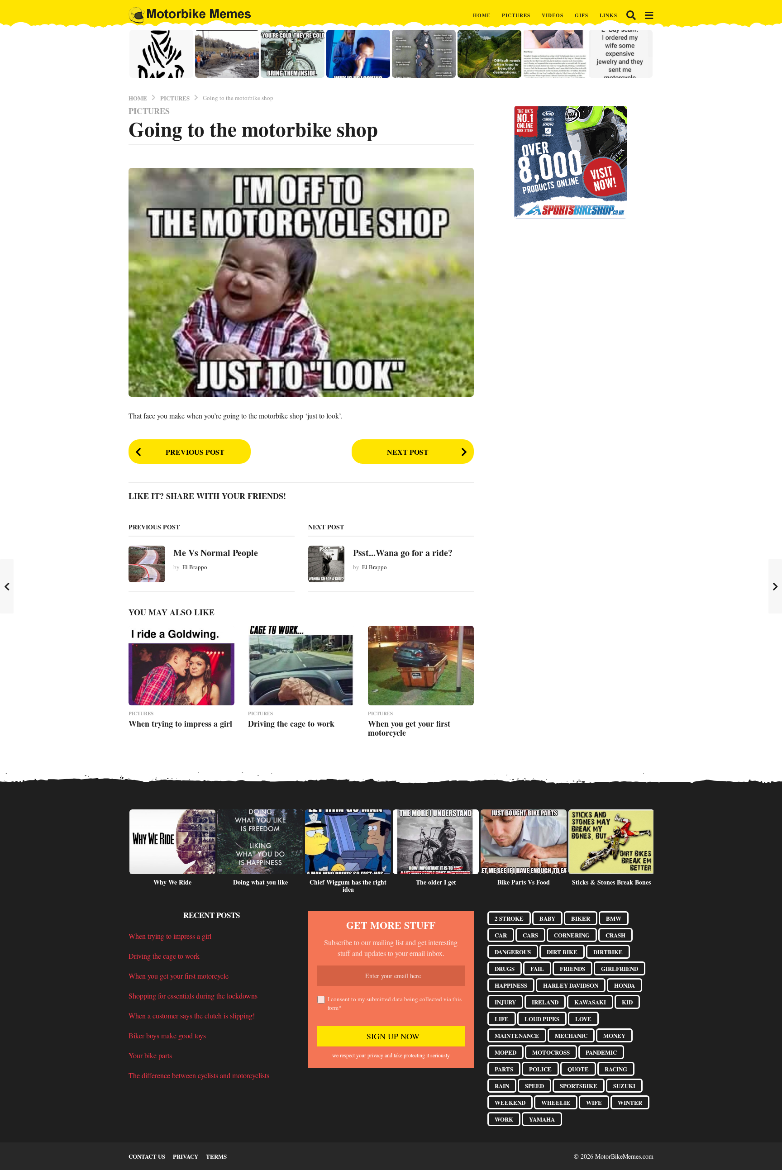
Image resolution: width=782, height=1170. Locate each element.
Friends (572, 968)
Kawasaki (590, 1002)
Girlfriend (619, 968)
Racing (616, 1069)
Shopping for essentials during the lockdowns (193, 995)
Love (583, 1018)
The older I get (436, 882)
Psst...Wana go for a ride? (403, 552)
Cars (530, 935)
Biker (580, 918)
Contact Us (147, 1156)
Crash (615, 935)
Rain (502, 1085)
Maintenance (517, 1035)
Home (482, 15)
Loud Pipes (542, 1018)
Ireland (545, 1002)
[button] (631, 15)
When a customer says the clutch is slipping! (192, 1015)
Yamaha (542, 1119)
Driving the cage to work (291, 723)
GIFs (581, 15)
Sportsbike (578, 1085)
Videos (552, 15)
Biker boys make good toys (167, 1035)
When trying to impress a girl (180, 723)
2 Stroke (509, 918)
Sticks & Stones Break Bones (611, 882)
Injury (505, 1002)
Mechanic (571, 1035)
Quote (578, 1069)
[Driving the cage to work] (301, 665)
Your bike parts (150, 1055)
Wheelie (555, 1102)
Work (504, 1119)
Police (540, 1069)
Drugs (505, 968)
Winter (630, 1102)
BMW (613, 918)
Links (608, 15)
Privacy (185, 1156)
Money (614, 1035)
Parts (504, 1069)
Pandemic (601, 1052)
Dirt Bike (562, 951)
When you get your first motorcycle (409, 728)
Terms (216, 1156)
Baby (547, 918)
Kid (627, 1002)
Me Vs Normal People (215, 552)
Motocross (551, 1052)
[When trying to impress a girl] (181, 665)
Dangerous (513, 951)
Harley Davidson (570, 985)
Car (501, 935)
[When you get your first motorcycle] (421, 665)
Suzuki (624, 1085)
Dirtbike (608, 951)
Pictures (516, 15)
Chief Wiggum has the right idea (348, 885)
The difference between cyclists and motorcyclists (199, 1075)
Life (502, 1018)
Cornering (572, 935)
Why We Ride (172, 882)
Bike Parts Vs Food (523, 882)
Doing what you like (260, 882)
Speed (534, 1085)
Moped (505, 1052)
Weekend (510, 1102)
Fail (537, 968)
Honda (624, 985)
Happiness (511, 985)
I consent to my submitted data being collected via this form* (395, 1003)
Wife (594, 1102)
